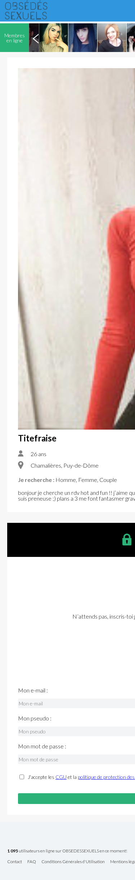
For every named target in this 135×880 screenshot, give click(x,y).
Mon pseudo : (34, 718)
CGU (61, 777)
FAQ (31, 862)
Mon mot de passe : (42, 746)
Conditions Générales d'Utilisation (73, 862)
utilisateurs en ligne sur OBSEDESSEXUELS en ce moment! (67, 851)
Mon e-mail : (33, 690)
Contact (14, 862)
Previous (35, 37)
